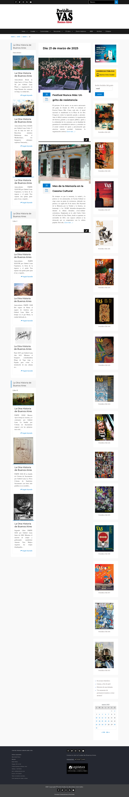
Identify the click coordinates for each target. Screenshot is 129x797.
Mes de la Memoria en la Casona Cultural (67, 188)
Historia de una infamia (105, 687)
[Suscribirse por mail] (30, 2)
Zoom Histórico (81, 31)
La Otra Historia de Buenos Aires (23, 74)
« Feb (103, 732)
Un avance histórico (103, 681)
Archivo (99, 31)
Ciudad (32, 31)
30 (114, 724)
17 (96, 721)
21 (108, 721)
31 (96, 728)
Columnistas (44, 31)
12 (102, 718)
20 (105, 721)
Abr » (108, 732)
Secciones (57, 31)
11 (99, 718)
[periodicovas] (23, 2)
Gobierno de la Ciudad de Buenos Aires (81, 755)
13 (105, 718)
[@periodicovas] (15, 2)
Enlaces (108, 31)
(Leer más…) (71, 131)
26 (102, 724)
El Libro (68, 31)
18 (99, 721)
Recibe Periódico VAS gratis (104, 85)
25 (99, 724)
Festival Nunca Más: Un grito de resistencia (67, 97)
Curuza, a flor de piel (103, 684)
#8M (91, 31)
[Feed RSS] (27, 2)
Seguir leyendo (26, 96)
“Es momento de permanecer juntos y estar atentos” (105, 692)
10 (96, 718)
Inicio (23, 31)
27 (105, 724)
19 (102, 721)
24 (96, 724)
